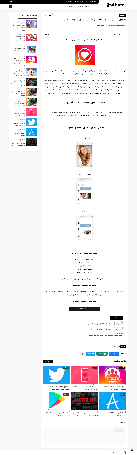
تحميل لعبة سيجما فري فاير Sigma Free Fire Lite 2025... (19, 51)
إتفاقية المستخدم (78, 1)
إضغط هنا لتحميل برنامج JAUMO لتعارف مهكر (84, 309)
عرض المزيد (48, 361)
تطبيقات (122, 15)
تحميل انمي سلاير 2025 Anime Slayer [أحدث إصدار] (18, 133)
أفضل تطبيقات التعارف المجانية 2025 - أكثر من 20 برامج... (18, 113)
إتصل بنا (68, 1)
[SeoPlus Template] (125, 452)
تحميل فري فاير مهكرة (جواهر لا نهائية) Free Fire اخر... (18, 93)
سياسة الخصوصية (91, 1)
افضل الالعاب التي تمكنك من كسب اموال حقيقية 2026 (18, 83)
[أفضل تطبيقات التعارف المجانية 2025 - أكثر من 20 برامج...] (31, 112)
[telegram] (11, 1)
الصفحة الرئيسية (95, 6)
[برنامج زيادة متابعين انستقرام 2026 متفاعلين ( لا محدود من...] (31, 59)
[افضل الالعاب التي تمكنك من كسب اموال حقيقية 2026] (31, 82)
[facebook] (14, 1)
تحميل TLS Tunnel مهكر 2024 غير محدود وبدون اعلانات (106, 329)
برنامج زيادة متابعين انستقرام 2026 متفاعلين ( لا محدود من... (19, 62)
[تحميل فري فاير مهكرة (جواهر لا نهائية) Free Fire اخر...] (31, 92)
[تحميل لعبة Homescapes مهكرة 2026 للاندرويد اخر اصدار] (31, 24)
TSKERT (107, 452)
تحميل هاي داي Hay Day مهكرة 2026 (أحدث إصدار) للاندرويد (18, 73)
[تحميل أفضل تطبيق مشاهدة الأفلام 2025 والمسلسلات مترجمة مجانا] (31, 142)
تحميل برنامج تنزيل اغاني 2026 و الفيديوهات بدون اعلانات (19, 40)
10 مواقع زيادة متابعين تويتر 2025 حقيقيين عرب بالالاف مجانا (18, 123)
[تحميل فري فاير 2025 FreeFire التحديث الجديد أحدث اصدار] (31, 102)
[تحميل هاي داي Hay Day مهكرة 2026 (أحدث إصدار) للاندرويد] (31, 72)
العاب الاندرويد (71, 6)
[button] (114, 354)
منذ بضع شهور (19, 34)
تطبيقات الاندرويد (83, 6)
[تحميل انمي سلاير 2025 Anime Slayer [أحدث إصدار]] (31, 132)
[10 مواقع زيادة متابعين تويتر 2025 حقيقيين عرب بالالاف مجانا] (31, 122)
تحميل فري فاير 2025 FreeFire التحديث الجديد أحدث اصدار (19, 103)
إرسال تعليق (119, 430)
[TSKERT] (115, 5)
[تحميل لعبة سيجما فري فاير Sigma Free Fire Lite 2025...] (31, 49)
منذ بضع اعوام (117, 322)
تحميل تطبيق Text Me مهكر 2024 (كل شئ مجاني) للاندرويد (105, 324)
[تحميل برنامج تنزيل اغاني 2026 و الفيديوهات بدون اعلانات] (31, 37)
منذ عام (122, 384)
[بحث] (10, 6)
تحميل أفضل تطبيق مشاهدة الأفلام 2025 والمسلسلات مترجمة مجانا (18, 145)
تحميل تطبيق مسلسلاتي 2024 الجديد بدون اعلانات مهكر (105, 335)
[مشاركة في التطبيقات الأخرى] (82, 354)
